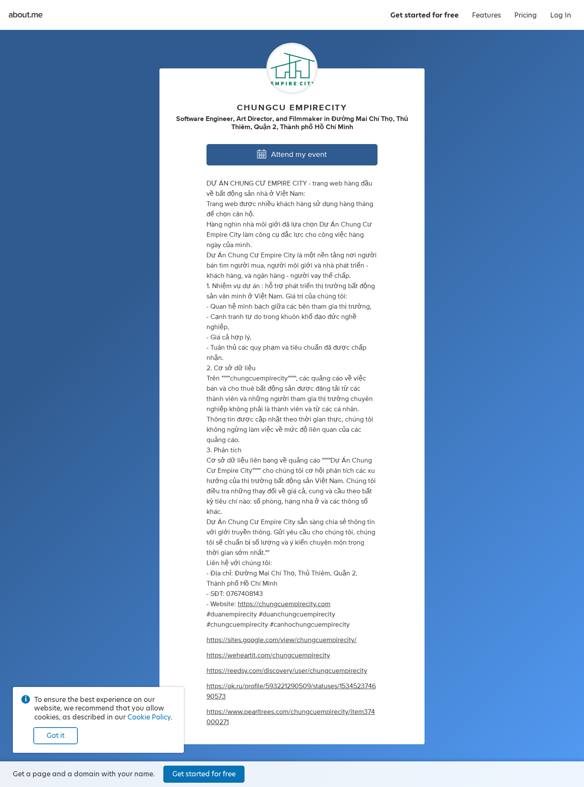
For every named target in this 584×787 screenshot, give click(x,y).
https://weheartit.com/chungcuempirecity (268, 655)
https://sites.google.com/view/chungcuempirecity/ (281, 640)
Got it (56, 735)
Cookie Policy (149, 717)
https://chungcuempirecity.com (284, 604)
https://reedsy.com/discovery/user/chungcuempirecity (286, 670)
